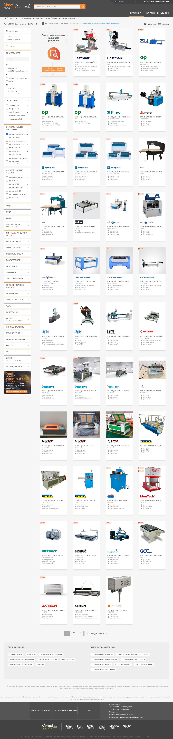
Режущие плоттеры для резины (20, 664)
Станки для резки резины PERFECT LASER (133, 654)
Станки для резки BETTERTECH (133, 659)
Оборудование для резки (48, 659)
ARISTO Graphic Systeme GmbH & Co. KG (18, 71)
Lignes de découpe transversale (51, 654)
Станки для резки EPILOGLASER (103, 670)
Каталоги (150, 13)
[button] (17, 53)
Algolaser (12, 68)
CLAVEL (12, 92)
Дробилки (40, 664)
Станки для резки (15, 654)
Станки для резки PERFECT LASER (104, 659)
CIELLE (12, 89)
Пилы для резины (67, 659)
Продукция (135, 13)
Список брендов (114, 704)
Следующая (96, 633)
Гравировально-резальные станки (21, 659)
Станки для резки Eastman (101, 664)
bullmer (12, 81)
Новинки (11, 46)
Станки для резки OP (122, 664)
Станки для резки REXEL (144, 664)
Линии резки (31, 654)
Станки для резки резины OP (102, 654)
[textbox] (57, 6)
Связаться (119, 87)
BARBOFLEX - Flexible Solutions (18, 78)
